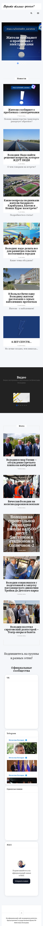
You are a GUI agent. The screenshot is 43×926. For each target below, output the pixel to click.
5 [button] (25, 63)
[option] (21, 41)
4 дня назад (21, 257)
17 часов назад (22, 116)
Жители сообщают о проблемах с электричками (21, 111)
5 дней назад (21, 305)
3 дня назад (21, 212)
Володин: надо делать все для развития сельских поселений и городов (21, 251)
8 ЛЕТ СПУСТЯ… (21, 341)
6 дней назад (21, 345)
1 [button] (18, 63)
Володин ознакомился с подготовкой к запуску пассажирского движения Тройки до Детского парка (21, 586)
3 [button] (21, 63)
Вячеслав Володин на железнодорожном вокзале (21, 503)
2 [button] (19, 63)
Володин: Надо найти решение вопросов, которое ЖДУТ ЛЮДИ (21, 157)
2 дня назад (21, 163)
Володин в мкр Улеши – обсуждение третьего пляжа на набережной (21, 462)
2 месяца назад (21, 594)
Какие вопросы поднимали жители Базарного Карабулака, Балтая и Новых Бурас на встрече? (21, 204)
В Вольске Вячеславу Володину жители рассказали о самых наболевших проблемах (21, 297)
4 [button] (23, 63)
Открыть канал (21, 881)
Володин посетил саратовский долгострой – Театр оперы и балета (21, 629)
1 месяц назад (21, 468)
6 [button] (26, 405)
